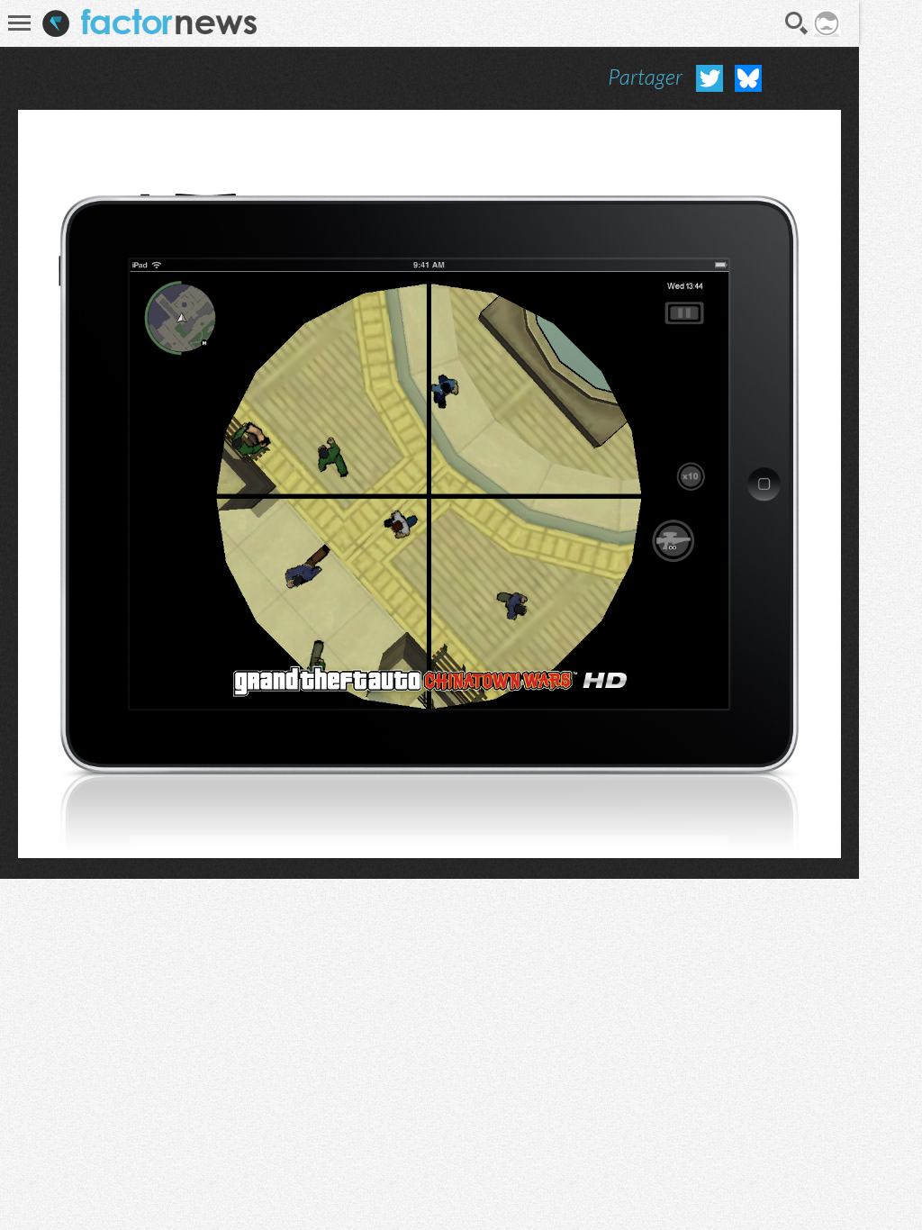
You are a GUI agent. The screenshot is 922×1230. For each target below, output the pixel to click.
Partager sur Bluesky (748, 78)
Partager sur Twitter (709, 78)
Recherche (796, 23)
